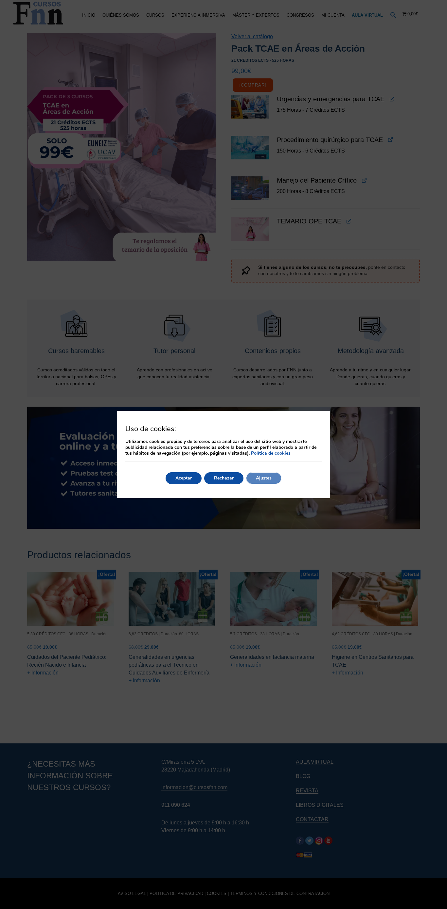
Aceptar (183, 478)
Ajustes (264, 478)
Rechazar (224, 478)
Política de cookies (271, 453)
